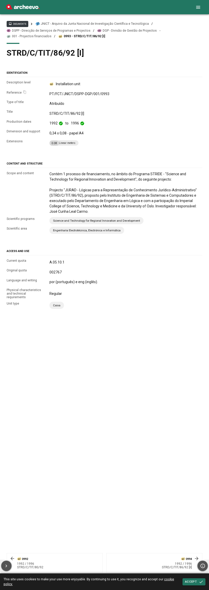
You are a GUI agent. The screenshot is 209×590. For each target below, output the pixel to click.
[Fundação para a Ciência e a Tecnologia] (23, 8)
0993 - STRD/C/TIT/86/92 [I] (84, 36)
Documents (17, 23)
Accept (191, 581)
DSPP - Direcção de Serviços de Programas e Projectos (51, 30)
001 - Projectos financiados (31, 36)
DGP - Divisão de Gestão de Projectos (130, 30)
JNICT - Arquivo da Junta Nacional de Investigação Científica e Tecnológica (95, 24)
